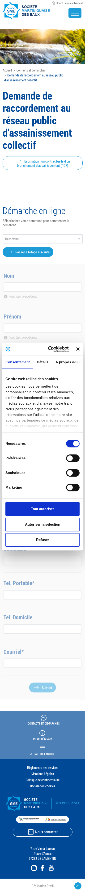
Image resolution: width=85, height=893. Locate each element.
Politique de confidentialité (43, 780)
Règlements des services (42, 767)
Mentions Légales (42, 773)
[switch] (73, 458)
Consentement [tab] (17, 362)
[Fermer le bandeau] (78, 349)
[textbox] (42, 239)
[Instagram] (34, 868)
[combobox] (43, 238)
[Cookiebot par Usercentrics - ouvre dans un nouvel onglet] (51, 349)
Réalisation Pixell (43, 886)
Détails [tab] (42, 362)
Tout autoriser (42, 509)
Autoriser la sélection (42, 524)
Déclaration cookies (42, 786)
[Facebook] (42, 868)
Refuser (42, 540)
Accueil (7, 70)
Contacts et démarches (31, 70)
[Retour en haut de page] (77, 885)
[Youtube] (51, 868)
